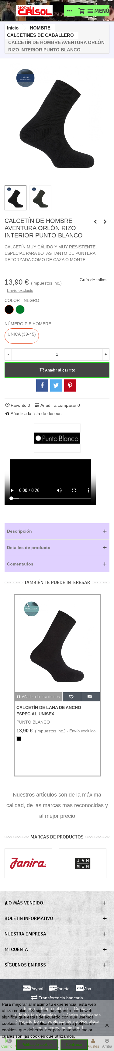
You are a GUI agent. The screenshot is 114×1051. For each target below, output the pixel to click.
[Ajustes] (69, 10)
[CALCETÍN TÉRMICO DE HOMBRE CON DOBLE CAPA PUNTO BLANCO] (104, 221)
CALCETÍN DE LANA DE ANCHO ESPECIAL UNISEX (48, 710)
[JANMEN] (82, 863)
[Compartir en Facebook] (42, 385)
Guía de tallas (93, 279)
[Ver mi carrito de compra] (81, 10)
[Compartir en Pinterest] (70, 385)
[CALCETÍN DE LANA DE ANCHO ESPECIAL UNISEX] (57, 643)
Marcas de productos (57, 837)
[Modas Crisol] (34, 10)
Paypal (36, 988)
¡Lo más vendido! (25, 903)
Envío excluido (20, 290)
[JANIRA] (28, 863)
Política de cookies (37, 1044)
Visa (86, 988)
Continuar (74, 1044)
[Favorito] (72, 696)
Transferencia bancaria (60, 997)
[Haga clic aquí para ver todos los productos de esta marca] (57, 438)
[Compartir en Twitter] (56, 385)
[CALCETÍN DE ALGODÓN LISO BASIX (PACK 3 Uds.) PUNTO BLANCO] (95, 221)
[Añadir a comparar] (90, 696)
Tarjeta (62, 988)
